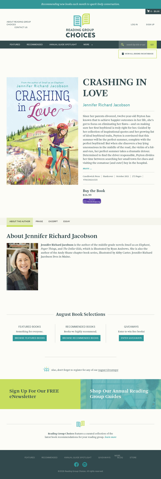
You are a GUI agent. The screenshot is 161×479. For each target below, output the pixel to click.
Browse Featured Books (30, 338)
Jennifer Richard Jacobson (106, 105)
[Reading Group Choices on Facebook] (76, 464)
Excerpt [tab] (53, 221)
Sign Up (150, 25)
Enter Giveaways (131, 338)
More (86, 45)
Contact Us (21, 27)
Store (133, 458)
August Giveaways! (108, 370)
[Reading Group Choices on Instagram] (84, 464)
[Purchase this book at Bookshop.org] (92, 201)
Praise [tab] (39, 221)
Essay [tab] (66, 221)
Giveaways (104, 458)
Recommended (35, 45)
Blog (120, 458)
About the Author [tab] (19, 221)
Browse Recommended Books (80, 338)
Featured (15, 45)
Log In (134, 25)
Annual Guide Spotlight (63, 45)
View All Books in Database (139, 54)
